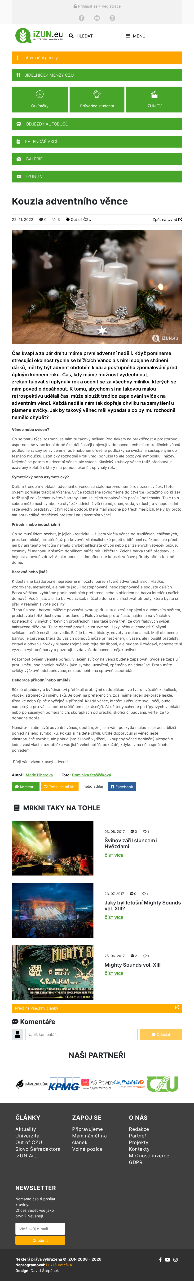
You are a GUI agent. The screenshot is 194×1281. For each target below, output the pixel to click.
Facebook (123, 786)
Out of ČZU (81, 219)
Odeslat (162, 1034)
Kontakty (139, 1149)
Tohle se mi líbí (62, 786)
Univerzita (27, 1136)
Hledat (84, 35)
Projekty (138, 1142)
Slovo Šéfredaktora (37, 1149)
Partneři (138, 1136)
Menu (139, 35)
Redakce (139, 1129)
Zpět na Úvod (165, 219)
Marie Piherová (39, 775)
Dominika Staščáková (91, 775)
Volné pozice (87, 1149)
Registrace (111, 6)
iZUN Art (25, 1156)
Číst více (114, 855)
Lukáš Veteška (59, 1264)
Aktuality (25, 1129)
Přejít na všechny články (36, 1008)
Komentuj (27, 786)
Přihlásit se (87, 6)
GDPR (135, 1162)
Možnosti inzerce (149, 1156)
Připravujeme (87, 1129)
